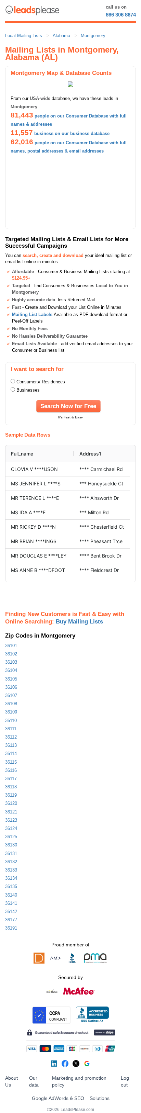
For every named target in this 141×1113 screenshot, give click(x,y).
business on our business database (72, 133)
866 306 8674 (121, 15)
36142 (11, 911)
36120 (11, 803)
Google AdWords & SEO (58, 1098)
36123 (11, 820)
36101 (11, 645)
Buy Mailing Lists (79, 621)
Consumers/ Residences (40, 381)
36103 (11, 662)
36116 (11, 770)
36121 (11, 811)
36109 (11, 712)
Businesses (28, 390)
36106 (11, 687)
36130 (11, 844)
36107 (11, 695)
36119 (11, 795)
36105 (11, 679)
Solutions (100, 1098)
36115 (11, 762)
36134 (11, 878)
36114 (11, 753)
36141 (11, 903)
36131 (11, 853)
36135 (11, 886)
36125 (11, 836)
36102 (11, 653)
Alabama (61, 35)
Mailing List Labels (32, 314)
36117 (11, 778)
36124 (11, 828)
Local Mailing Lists (23, 35)
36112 (11, 737)
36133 (11, 870)
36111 (10, 728)
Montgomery (93, 35)
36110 (11, 720)
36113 (11, 745)
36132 (11, 861)
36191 (11, 928)
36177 (11, 919)
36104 (11, 670)
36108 (11, 703)
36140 (11, 895)
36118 (11, 786)
